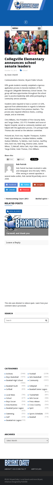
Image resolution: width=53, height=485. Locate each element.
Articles (36, 469)
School (24, 70)
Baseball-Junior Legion (15, 408)
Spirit (31, 408)
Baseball (32, 417)
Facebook (12, 184)
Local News (10, 395)
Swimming (10, 414)
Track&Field (33, 395)
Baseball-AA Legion (13, 420)
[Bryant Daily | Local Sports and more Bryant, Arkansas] (26, 5)
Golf (8, 417)
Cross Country (35, 405)
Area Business (15, 211)
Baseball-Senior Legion (38, 389)
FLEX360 (24, 482)
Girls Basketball (35, 377)
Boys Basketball (12, 377)
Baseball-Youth (12, 386)
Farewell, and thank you (18, 233)
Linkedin (12, 190)
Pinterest (26, 190)
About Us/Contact (15, 469)
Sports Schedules (36, 414)
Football (32, 374)
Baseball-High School (14, 380)
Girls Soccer (33, 398)
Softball (9, 389)
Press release (34, 401)
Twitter (26, 184)
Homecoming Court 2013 (17, 199)
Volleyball (33, 386)
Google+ (40, 184)
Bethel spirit (41, 199)
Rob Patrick (21, 164)
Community (33, 380)
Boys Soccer (11, 401)
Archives (9, 374)
